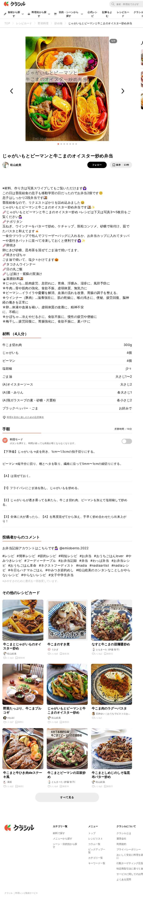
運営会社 (121, 838)
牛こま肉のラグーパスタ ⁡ (110, 708)
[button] (58, 143)
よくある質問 (124, 879)
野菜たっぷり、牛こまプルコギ (22, 710)
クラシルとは (124, 833)
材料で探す (59, 833)
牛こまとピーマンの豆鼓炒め (66, 775)
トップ (92, 833)
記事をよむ (107, 14)
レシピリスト (95, 838)
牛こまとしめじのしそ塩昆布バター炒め (111, 775)
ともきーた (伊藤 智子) (108, 649)
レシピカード (123, 14)
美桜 (9, 782)
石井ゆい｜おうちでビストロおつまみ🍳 (113, 713)
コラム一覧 (94, 843)
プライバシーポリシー (129, 849)
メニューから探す (62, 838)
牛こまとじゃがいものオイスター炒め (22, 646)
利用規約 (121, 843)
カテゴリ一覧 (95, 857)
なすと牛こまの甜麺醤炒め (111, 644)
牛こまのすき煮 (58, 644)
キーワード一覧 (96, 863)
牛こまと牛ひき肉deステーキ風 (22, 775)
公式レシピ (92, 14)
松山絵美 (15, 164)
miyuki (11, 717)
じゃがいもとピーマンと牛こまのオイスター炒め (66, 710)
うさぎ (55, 649)
